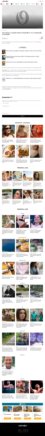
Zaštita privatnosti (26, 430)
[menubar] (40, 1)
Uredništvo (19, 430)
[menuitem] (40, 1)
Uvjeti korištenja (25, 429)
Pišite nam (19, 429)
